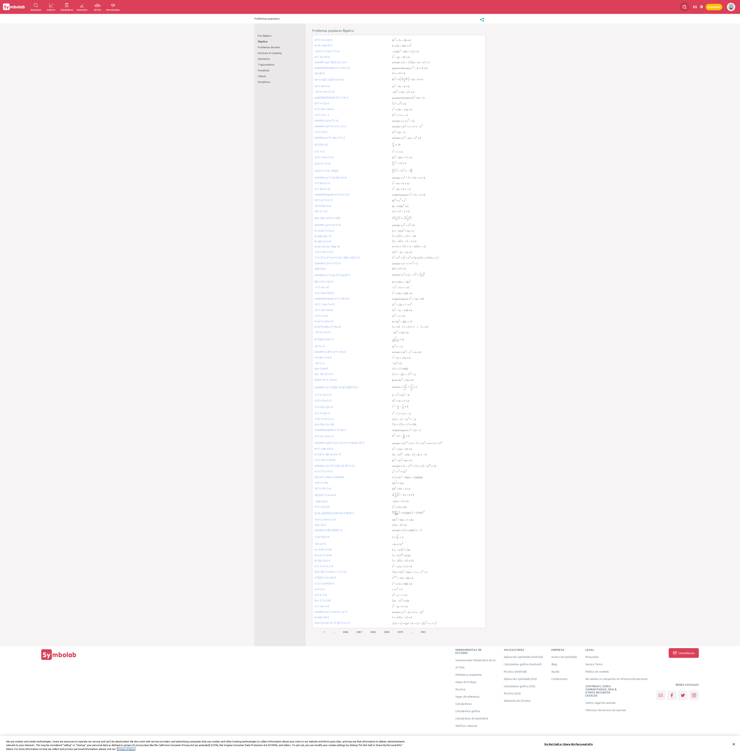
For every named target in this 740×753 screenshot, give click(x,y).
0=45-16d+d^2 (323, 45)
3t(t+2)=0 (320, 268)
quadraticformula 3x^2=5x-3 (331, 97)
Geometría (264, 58)
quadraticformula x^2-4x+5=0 (332, 67)
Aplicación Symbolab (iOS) (520, 678)
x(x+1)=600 (321, 368)
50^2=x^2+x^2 (323, 200)
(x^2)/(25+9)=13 (324, 339)
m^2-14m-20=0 (323, 448)
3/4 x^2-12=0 (322, 163)
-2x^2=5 (319, 363)
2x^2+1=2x (321, 315)
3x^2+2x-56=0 (323, 39)
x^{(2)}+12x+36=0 (325, 577)
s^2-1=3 (319, 151)
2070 (400, 632)
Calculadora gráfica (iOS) (519, 686)
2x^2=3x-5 (320, 131)
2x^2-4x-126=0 (323, 310)
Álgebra (262, 41)
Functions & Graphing (270, 53)
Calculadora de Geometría (471, 718)
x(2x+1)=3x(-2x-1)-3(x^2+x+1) (332, 622)
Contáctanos (559, 678)
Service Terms (594, 664)
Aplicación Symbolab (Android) (523, 657)
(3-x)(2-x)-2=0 (322, 241)
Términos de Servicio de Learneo (605, 710)
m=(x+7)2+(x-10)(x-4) (327, 246)
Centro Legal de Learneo (600, 702)
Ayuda (555, 671)
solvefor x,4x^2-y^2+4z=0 (330, 351)
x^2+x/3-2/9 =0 (323, 407)
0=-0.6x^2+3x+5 (324, 230)
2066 (345, 632)
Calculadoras (463, 703)
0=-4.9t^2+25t (323, 549)
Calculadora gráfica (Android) (522, 664)
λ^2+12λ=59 (322, 506)
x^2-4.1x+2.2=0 (323, 566)
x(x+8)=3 (319, 73)
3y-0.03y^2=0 (322, 205)
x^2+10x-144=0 (324, 109)
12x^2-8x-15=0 (323, 252)
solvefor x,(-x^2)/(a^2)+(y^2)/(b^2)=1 (336, 387)
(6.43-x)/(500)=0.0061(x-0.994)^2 (334, 513)
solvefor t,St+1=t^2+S (327, 263)
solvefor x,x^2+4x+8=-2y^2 (330, 611)
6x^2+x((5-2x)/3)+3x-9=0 (329, 79)
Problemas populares (468, 674)
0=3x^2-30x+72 (324, 321)
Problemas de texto (269, 47)
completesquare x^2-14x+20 (331, 298)
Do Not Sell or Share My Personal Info (568, 744)
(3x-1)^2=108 (322, 600)
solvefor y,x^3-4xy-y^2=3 (329, 137)
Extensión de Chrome (517, 700)
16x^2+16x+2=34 (325, 519)
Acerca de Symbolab (564, 657)
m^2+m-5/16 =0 (324, 436)
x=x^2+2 (319, 589)
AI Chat (460, 667)
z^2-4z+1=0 (321, 606)
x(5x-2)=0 (320, 524)
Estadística (264, 82)
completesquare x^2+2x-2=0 (331, 194)
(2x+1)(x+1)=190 (324, 424)
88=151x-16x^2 (324, 281)
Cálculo (262, 76)
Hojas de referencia (467, 696)
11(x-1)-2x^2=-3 (324, 418)
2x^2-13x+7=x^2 (324, 304)
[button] (482, 21)
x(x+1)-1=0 (320, 211)
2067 (359, 632)
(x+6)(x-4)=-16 (322, 236)
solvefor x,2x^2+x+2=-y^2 (330, 126)
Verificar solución (466, 725)
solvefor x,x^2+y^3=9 (327, 225)
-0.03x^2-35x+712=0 (327, 51)
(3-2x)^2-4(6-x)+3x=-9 (327, 454)
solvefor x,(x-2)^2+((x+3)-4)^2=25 (334, 465)
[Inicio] (58, 659)
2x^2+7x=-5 (321, 114)
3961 (423, 632)
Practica (460, 689)
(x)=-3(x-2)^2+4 (323, 374)
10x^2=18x (321, 482)
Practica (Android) (515, 671)
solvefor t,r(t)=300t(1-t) (328, 530)
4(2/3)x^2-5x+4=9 (325, 495)
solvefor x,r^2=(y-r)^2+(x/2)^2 (332, 275)
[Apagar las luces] (701, 6)
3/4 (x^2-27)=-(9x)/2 (326, 170)
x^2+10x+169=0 (324, 293)
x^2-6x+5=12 (322, 183)
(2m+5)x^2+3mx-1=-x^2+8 (330, 571)
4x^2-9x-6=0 (322, 86)
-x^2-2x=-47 (321, 287)
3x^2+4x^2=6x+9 (325, 460)
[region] (370, 744)
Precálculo (263, 70)
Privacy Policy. (126, 749)
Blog (554, 664)
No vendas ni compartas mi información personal (616, 678)
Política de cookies (597, 671)
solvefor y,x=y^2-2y (326, 120)
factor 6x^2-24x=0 (325, 379)
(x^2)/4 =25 (321, 144)
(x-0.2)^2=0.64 (323, 555)
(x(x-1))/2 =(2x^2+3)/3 (327, 218)
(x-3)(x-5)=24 (322, 560)
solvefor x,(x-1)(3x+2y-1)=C (330, 62)
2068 (373, 632)
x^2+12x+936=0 (324, 583)
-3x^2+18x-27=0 (324, 91)
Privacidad (592, 657)
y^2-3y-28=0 (322, 56)
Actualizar (714, 6)
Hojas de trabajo (465, 681)
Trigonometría (266, 64)
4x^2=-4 (319, 346)
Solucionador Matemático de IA (475, 660)
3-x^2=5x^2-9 (322, 394)
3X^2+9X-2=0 (322, 488)
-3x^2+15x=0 (322, 332)
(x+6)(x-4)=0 (321, 617)
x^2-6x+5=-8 (322, 188)
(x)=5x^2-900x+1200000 (329, 477)
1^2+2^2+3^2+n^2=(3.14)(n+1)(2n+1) (337, 257)
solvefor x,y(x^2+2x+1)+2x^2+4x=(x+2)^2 (339, 442)
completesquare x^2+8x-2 (330, 429)
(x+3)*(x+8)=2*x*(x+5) (327, 326)
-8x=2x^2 (320, 543)
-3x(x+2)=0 (320, 501)
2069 (386, 632)
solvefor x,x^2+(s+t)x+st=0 (330, 177)
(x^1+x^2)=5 (322, 103)
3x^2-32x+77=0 (324, 157)
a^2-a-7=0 (320, 594)
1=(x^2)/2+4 (321, 536)
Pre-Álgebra (264, 35)
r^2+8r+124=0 (323, 357)
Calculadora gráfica (467, 711)
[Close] (734, 744)
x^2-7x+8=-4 (322, 413)
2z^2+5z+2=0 (322, 400)
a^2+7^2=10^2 (323, 471)
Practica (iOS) (512, 693)
